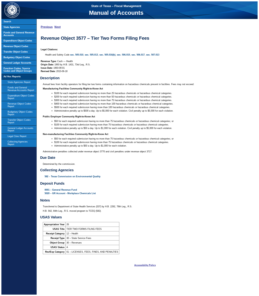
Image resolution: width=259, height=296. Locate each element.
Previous (47, 26)
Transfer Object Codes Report (19, 121)
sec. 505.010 (76, 54)
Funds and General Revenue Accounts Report (21, 89)
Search (7, 21)
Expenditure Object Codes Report (21, 97)
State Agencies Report (19, 82)
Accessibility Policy (145, 265)
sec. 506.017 (138, 54)
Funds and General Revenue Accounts (19, 34)
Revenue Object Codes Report (19, 105)
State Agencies (12, 27)
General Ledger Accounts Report (20, 129)
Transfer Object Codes (16, 51)
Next (57, 26)
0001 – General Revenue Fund (61, 189)
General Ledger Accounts (17, 62)
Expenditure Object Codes (18, 40)
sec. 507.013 (152, 54)
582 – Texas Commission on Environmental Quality (72, 176)
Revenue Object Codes (16, 46)
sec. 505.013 (91, 54)
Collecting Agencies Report (18, 143)
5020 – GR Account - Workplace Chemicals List (70, 193)
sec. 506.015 (123, 54)
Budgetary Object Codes (17, 57)
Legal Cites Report (17, 136)
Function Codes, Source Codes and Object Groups (18, 69)
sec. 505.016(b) (107, 54)
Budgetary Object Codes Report (20, 113)
